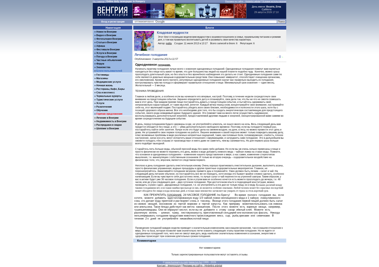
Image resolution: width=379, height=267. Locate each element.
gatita (169, 43)
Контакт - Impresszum (169, 265)
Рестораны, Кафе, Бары (110, 89)
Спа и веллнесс (105, 92)
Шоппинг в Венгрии (107, 128)
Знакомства (103, 67)
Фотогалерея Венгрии (109, 38)
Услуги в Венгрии (106, 53)
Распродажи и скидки (109, 125)
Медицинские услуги (108, 82)
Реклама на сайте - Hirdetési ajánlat (242, 1)
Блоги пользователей (109, 70)
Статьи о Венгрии (106, 42)
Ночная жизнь (104, 85)
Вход (104, 21)
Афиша (100, 46)
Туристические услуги (109, 99)
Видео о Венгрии (106, 35)
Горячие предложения (109, 113)
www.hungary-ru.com (176, 262)
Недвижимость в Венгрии (111, 121)
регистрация (117, 21)
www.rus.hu (195, 262)
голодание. (164, 65)
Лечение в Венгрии (107, 117)
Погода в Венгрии (106, 56)
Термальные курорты (109, 96)
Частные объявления (109, 60)
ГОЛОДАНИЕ (174, 195)
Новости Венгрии (106, 31)
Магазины (102, 78)
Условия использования (274, 1)
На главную (98, 1)
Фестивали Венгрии (108, 49)
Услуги (100, 103)
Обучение (102, 110)
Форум (100, 63)
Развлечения (104, 106)
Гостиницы (102, 74)
